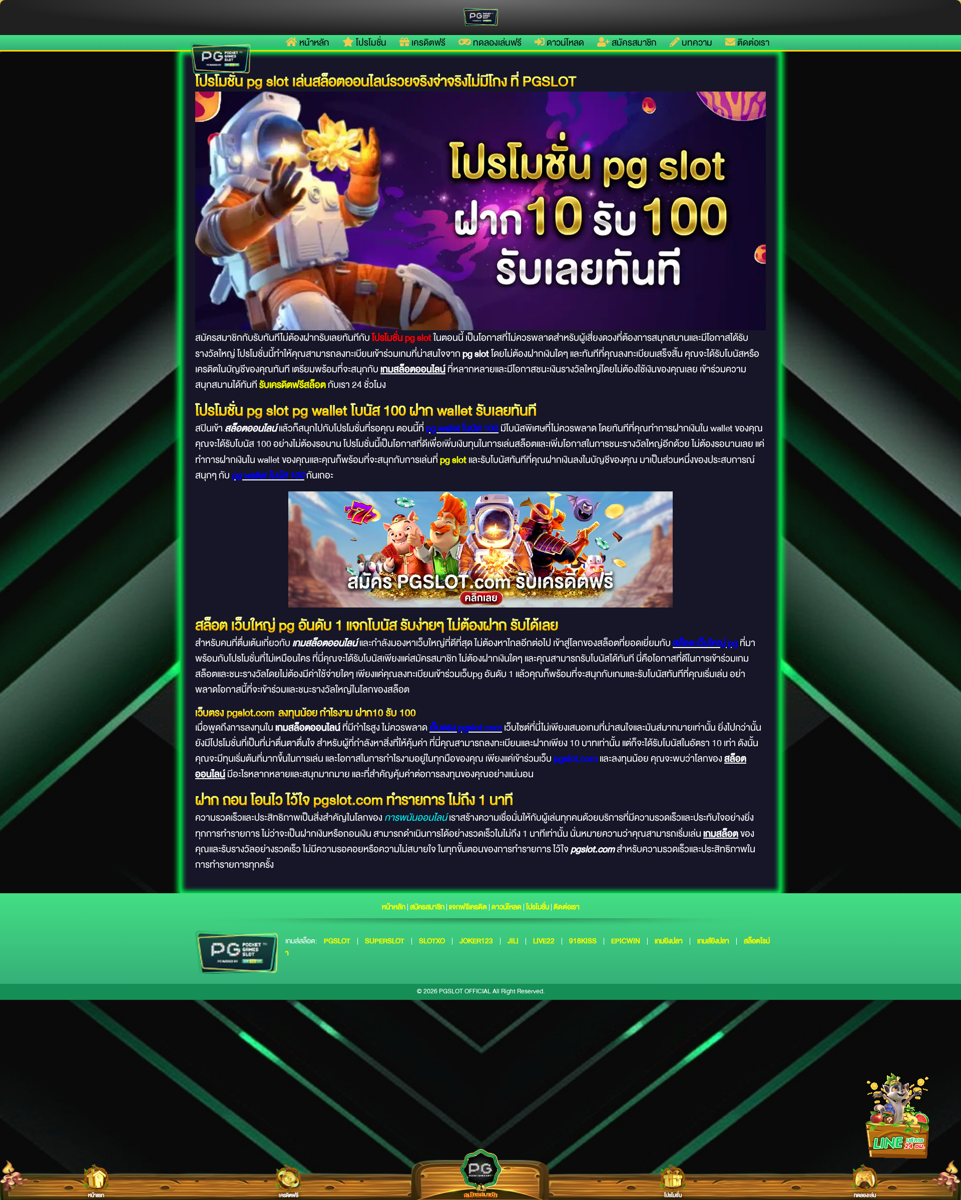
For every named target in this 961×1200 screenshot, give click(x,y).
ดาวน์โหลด (564, 42)
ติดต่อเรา (752, 42)
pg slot (453, 460)
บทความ (696, 42)
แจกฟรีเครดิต (468, 907)
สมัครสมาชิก (633, 42)
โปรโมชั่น (370, 42)
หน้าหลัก (313, 42)
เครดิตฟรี (427, 42)
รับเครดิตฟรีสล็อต (292, 385)
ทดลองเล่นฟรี (496, 42)
